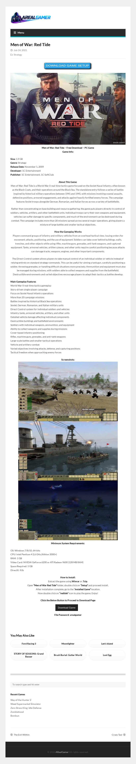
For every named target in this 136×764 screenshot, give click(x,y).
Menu (21, 32)
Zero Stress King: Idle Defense (25, 707)
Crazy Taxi (117, 734)
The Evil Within (22, 734)
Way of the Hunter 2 (20, 700)
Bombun (14, 715)
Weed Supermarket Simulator (25, 704)
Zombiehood (17, 711)
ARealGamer (62, 752)
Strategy (18, 54)
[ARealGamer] (30, 18)
